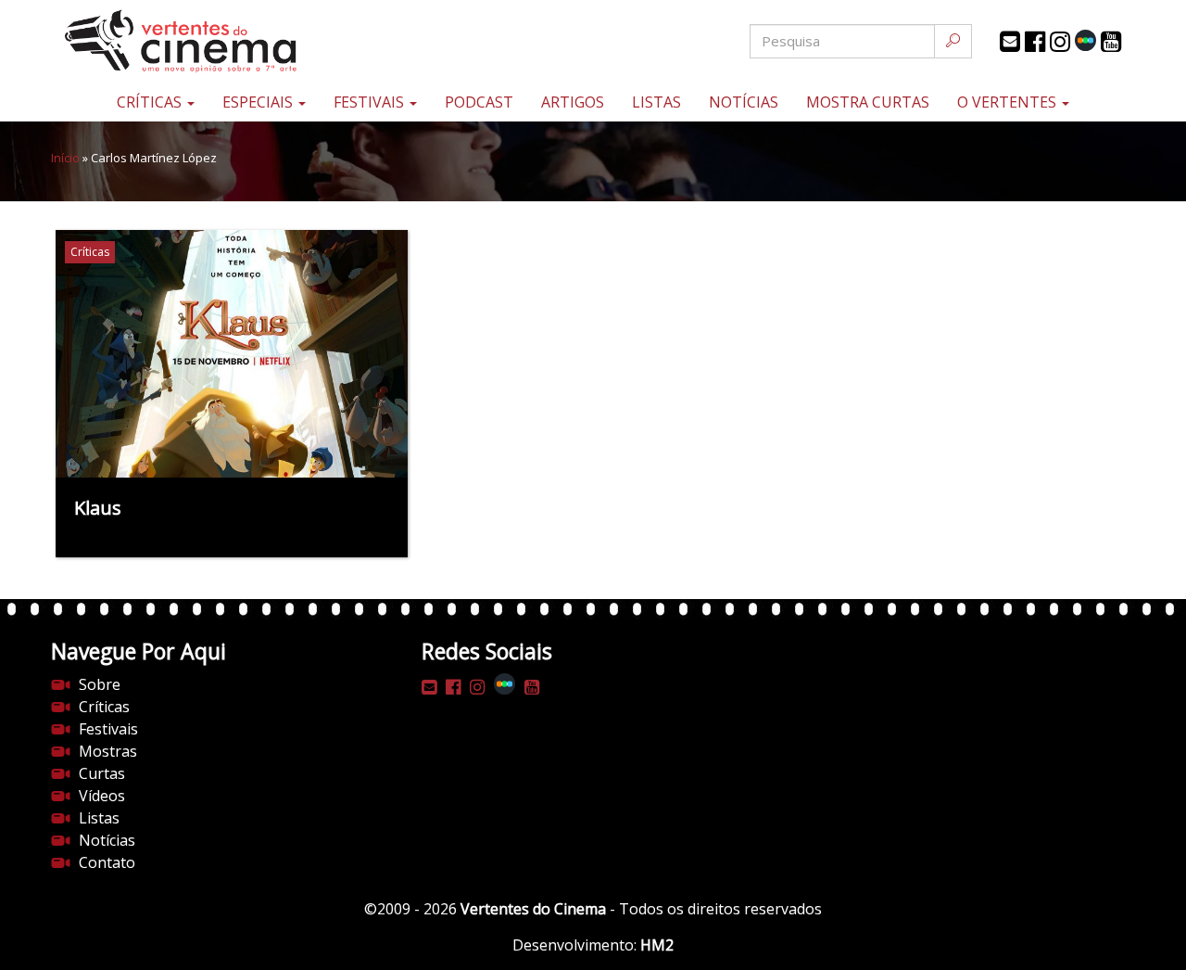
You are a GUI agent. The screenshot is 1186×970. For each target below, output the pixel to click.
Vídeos (102, 795)
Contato (107, 862)
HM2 (657, 945)
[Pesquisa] (953, 41)
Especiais (259, 102)
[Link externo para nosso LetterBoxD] (1085, 40)
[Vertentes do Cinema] (231, 41)
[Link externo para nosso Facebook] (1035, 42)
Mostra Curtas (867, 102)
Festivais (371, 102)
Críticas (151, 102)
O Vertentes (1008, 102)
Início (65, 157)
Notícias (743, 102)
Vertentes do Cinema (533, 909)
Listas (656, 102)
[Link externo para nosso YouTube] (1111, 42)
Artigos (572, 102)
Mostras (108, 751)
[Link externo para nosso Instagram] (1060, 42)
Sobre (99, 684)
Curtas (102, 773)
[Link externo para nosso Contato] (1010, 42)
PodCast (479, 102)
